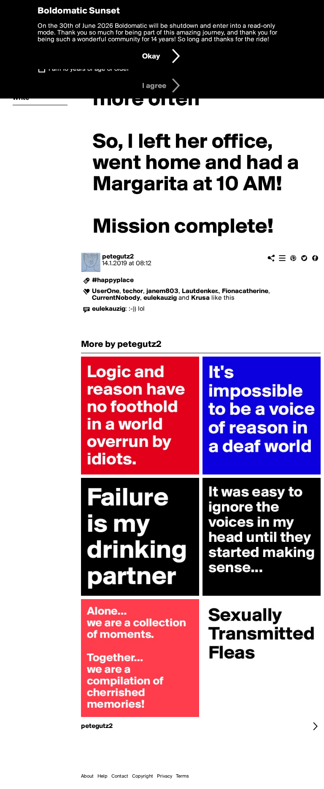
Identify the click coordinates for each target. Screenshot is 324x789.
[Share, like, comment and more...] (140, 474)
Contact (119, 776)
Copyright (142, 776)
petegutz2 (118, 256)
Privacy (164, 776)
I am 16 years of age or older (89, 69)
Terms (182, 776)
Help (102, 776)
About (87, 776)
